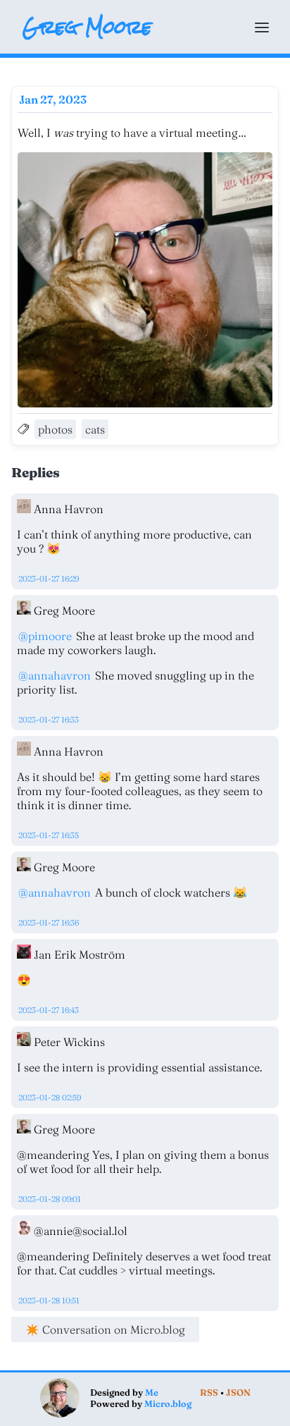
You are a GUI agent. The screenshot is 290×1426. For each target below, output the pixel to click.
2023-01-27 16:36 (48, 923)
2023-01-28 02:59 (49, 1097)
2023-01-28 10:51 (49, 1300)
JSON (238, 1392)
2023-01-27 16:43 (48, 1010)
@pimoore (45, 636)
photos (55, 429)
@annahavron (54, 675)
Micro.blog (167, 1403)
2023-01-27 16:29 (48, 579)
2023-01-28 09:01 (49, 1199)
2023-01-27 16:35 (48, 835)
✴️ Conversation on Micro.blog (105, 1329)
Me (151, 1392)
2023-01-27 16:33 (48, 720)
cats (95, 429)
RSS (209, 1392)
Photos (121, 33)
